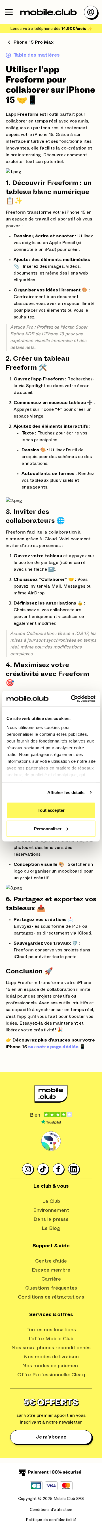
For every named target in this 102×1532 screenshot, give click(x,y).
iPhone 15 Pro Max (33, 42)
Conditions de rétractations (51, 1297)
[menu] (9, 12)
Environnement (51, 1210)
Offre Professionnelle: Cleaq (51, 1374)
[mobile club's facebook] (59, 1169)
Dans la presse (51, 1219)
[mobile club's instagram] (28, 1169)
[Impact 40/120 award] (51, 1141)
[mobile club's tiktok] (43, 1169)
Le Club (51, 1201)
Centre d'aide (51, 1261)
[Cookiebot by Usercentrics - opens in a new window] (71, 698)
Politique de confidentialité (51, 1520)
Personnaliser (47, 828)
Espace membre (51, 1270)
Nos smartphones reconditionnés (51, 1347)
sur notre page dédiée (53, 1047)
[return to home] (48, 12)
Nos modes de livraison (51, 1356)
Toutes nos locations (51, 1329)
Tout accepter (51, 810)
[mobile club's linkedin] (74, 1169)
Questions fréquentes (51, 1288)
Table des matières (36, 55)
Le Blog (51, 1228)
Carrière (51, 1279)
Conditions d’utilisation (51, 1510)
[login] (90, 12)
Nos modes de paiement (51, 1365)
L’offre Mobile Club (51, 1338)
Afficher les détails (66, 792)
